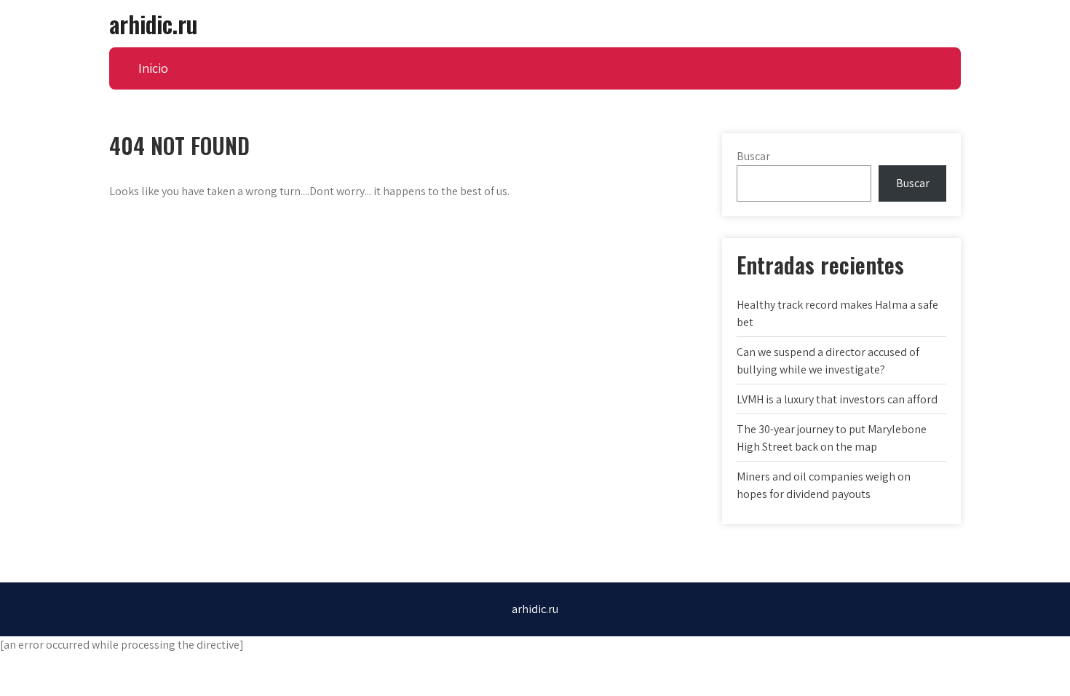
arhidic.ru (153, 24)
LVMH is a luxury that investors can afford (837, 399)
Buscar (753, 156)
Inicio (153, 68)
